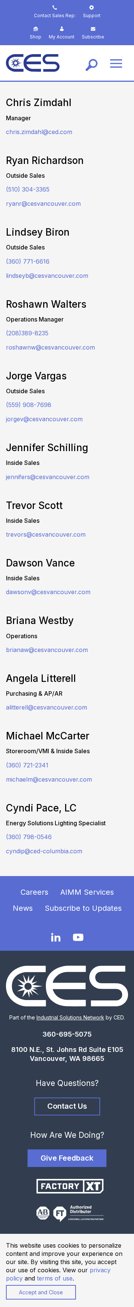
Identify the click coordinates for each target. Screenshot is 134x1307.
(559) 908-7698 (28, 405)
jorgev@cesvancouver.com (44, 419)
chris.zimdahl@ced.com (39, 132)
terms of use (55, 1278)
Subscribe (93, 37)
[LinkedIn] (56, 937)
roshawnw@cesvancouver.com (50, 347)
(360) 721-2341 (27, 765)
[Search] (91, 63)
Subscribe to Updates (83, 908)
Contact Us (67, 1106)
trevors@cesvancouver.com (46, 534)
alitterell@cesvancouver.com (46, 707)
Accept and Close (41, 1292)
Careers (34, 892)
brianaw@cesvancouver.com (47, 650)
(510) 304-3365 (28, 189)
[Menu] (116, 62)
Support (91, 15)
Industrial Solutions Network (70, 1017)
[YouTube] (78, 937)
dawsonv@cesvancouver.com (48, 592)
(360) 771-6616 (28, 261)
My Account (61, 37)
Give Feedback (67, 1158)
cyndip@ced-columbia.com (44, 851)
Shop (35, 37)
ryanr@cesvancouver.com (43, 203)
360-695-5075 (67, 1034)
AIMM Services (87, 892)
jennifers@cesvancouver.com (47, 477)
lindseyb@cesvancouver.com (47, 275)
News (23, 908)
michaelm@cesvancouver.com (49, 779)
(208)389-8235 (27, 333)
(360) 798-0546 (29, 837)
